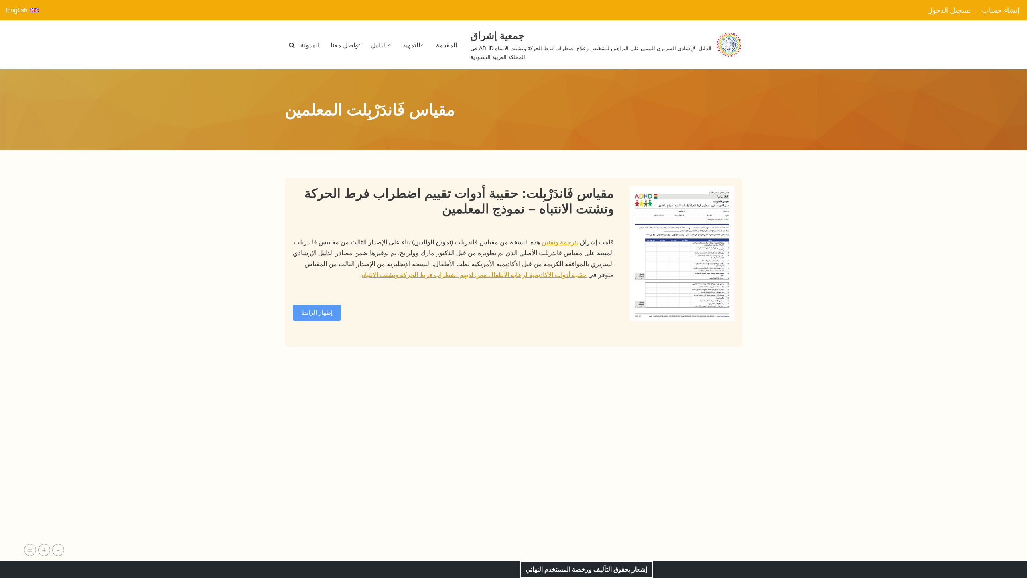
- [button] (58, 549)
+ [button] (44, 549)
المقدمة (446, 45)
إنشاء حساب (1000, 10)
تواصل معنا (345, 45)
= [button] (30, 549)
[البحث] (292, 45)
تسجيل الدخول (949, 10)
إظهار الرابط (317, 312)
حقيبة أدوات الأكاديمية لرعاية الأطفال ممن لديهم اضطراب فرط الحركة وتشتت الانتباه (474, 274)
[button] (421, 45)
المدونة (309, 45)
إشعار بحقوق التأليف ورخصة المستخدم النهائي (586, 569)
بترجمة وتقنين (560, 242)
